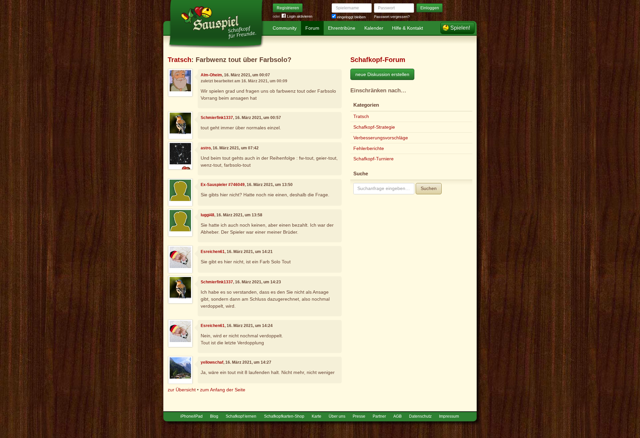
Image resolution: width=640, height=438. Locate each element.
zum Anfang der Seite (222, 389)
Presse (359, 416)
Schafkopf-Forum (377, 59)
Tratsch (179, 59)
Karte (316, 416)
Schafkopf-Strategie (374, 127)
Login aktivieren (299, 16)
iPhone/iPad (191, 416)
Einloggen (429, 8)
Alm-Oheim (211, 75)
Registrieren (288, 8)
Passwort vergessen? (392, 17)
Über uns (337, 416)
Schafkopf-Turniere (373, 158)
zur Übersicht (182, 389)
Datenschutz (420, 416)
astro (206, 148)
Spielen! (460, 28)
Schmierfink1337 (217, 117)
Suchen (429, 188)
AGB (397, 416)
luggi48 (207, 215)
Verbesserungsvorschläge (380, 137)
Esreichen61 (213, 251)
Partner (379, 416)
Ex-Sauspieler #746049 (223, 184)
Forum (312, 28)
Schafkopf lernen (241, 416)
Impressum (449, 416)
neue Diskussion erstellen (382, 74)
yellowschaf (212, 362)
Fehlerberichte (368, 148)
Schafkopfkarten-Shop (284, 416)
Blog (214, 416)
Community (285, 28)
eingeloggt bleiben (351, 17)
